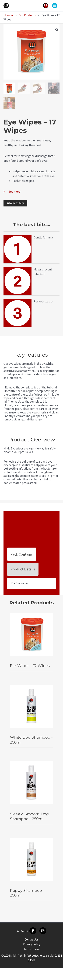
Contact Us (31, 939)
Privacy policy (31, 944)
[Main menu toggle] (54, 5)
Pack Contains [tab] (21, 554)
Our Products (27, 15)
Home (9, 15)
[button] (45, 5)
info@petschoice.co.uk (38, 956)
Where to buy (15, 203)
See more (14, 192)
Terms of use (31, 949)
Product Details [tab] (22, 569)
